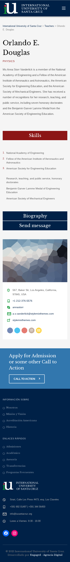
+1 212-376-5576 (22, 300)
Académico (13, 453)
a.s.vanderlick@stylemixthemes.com (33, 313)
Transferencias (15, 465)
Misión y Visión (16, 414)
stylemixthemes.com (24, 320)
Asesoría (11, 459)
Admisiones (13, 446)
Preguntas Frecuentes (20, 472)
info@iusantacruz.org (21, 513)
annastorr (18, 307)
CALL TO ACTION (25, 378)
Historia (11, 426)
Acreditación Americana (21, 420)
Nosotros (12, 407)
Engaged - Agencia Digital (46, 554)
